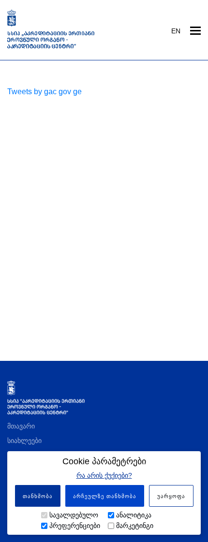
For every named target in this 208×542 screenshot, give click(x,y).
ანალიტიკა (133, 515)
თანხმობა (38, 496)
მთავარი (21, 426)
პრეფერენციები (74, 525)
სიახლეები (24, 440)
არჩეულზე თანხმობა (104, 496)
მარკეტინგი (134, 525)
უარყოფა (171, 496)
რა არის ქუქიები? (104, 475)
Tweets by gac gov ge (44, 91)
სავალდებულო (73, 515)
